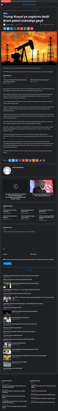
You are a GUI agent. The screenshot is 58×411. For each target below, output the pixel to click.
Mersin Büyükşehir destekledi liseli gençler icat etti (25, 349)
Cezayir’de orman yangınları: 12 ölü (12, 307)
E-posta (5, 254)
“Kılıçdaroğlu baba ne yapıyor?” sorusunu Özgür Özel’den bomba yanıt (21, 289)
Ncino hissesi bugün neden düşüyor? (10, 216)
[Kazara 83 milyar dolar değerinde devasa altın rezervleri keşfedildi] (7, 357)
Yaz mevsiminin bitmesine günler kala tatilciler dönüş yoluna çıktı (20, 324)
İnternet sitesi (33, 254)
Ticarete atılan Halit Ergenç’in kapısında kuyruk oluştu (17, 293)
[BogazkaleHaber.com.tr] (29, 4)
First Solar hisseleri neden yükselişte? (10, 210)
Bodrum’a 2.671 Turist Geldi (19, 362)
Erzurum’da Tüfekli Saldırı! (18, 343)
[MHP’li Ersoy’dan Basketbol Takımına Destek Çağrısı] (7, 285)
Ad (4, 248)
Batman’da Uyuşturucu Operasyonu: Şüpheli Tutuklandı (17, 279)
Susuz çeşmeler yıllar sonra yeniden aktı (46, 210)
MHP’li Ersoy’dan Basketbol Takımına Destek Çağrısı (23, 1)
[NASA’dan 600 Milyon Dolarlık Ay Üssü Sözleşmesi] (7, 313)
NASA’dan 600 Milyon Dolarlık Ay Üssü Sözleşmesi (25, 311)
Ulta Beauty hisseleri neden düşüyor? (39, 80)
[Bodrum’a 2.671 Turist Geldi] (7, 364)
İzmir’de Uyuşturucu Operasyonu (20, 317)
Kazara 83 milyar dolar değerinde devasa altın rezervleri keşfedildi (29, 355)
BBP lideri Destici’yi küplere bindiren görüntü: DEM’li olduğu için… (19, 331)
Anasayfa (6, 10)
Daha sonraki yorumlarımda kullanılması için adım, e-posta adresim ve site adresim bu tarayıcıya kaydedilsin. (29, 259)
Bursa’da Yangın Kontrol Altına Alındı (27, 210)
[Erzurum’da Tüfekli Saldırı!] (7, 345)
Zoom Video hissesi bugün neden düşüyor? (28, 216)
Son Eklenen (29, 270)
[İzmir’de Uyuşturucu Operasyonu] (7, 319)
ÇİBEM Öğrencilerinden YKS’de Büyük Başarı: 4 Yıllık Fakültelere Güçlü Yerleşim (23, 303)
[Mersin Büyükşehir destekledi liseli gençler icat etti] (7, 351)
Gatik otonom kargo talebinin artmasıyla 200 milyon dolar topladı (47, 217)
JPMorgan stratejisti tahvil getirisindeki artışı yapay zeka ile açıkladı (21, 275)
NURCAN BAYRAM (9, 24)
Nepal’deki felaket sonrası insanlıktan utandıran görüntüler (18, 339)
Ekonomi (11, 10)
